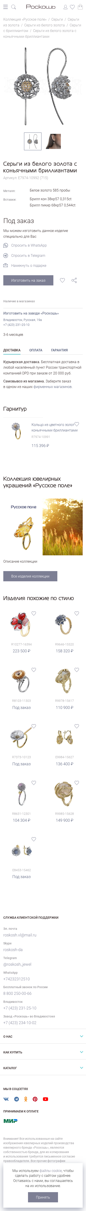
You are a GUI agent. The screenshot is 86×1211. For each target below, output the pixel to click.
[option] (43, 86)
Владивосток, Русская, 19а (22, 320)
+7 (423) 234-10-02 (19, 1022)
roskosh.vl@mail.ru (19, 935)
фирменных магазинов (53, 387)
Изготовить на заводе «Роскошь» (31, 313)
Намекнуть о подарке (28, 265)
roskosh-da (13, 949)
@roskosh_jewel (17, 964)
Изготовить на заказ (28, 280)
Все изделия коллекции (30, 576)
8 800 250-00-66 (17, 993)
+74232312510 (16, 979)
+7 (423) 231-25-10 (16, 324)
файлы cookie (50, 1171)
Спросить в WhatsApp (29, 245)
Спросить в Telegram (28, 255)
